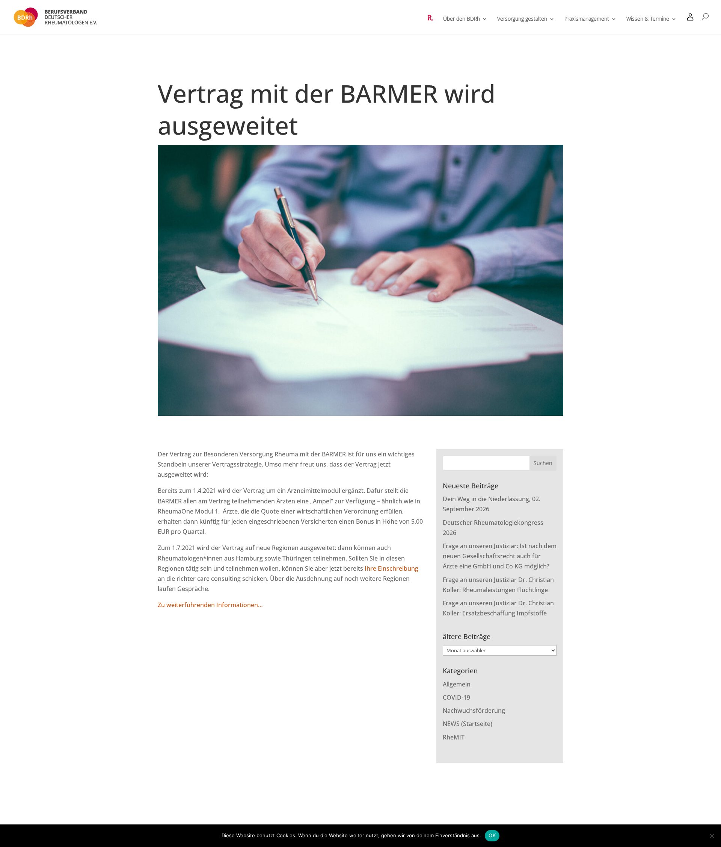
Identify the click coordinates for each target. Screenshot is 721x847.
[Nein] (711, 835)
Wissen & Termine (647, 19)
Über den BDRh (461, 19)
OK (492, 835)
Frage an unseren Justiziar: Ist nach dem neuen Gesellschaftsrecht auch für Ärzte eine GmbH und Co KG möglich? (500, 556)
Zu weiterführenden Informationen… (211, 605)
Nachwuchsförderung (474, 710)
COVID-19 (456, 697)
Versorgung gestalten (522, 19)
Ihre (371, 568)
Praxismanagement (586, 19)
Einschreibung (398, 568)
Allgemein (457, 684)
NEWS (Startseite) (467, 724)
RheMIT (454, 737)
